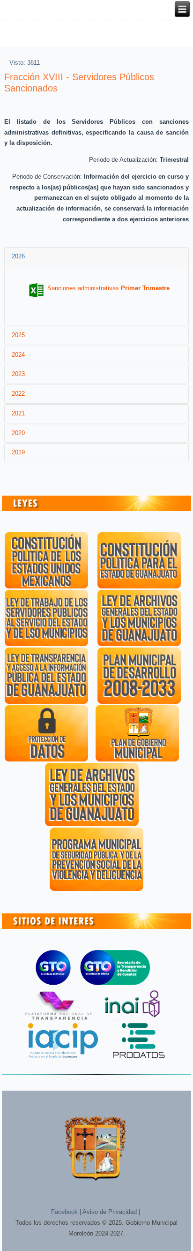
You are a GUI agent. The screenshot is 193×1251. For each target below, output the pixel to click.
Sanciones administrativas (108, 288)
